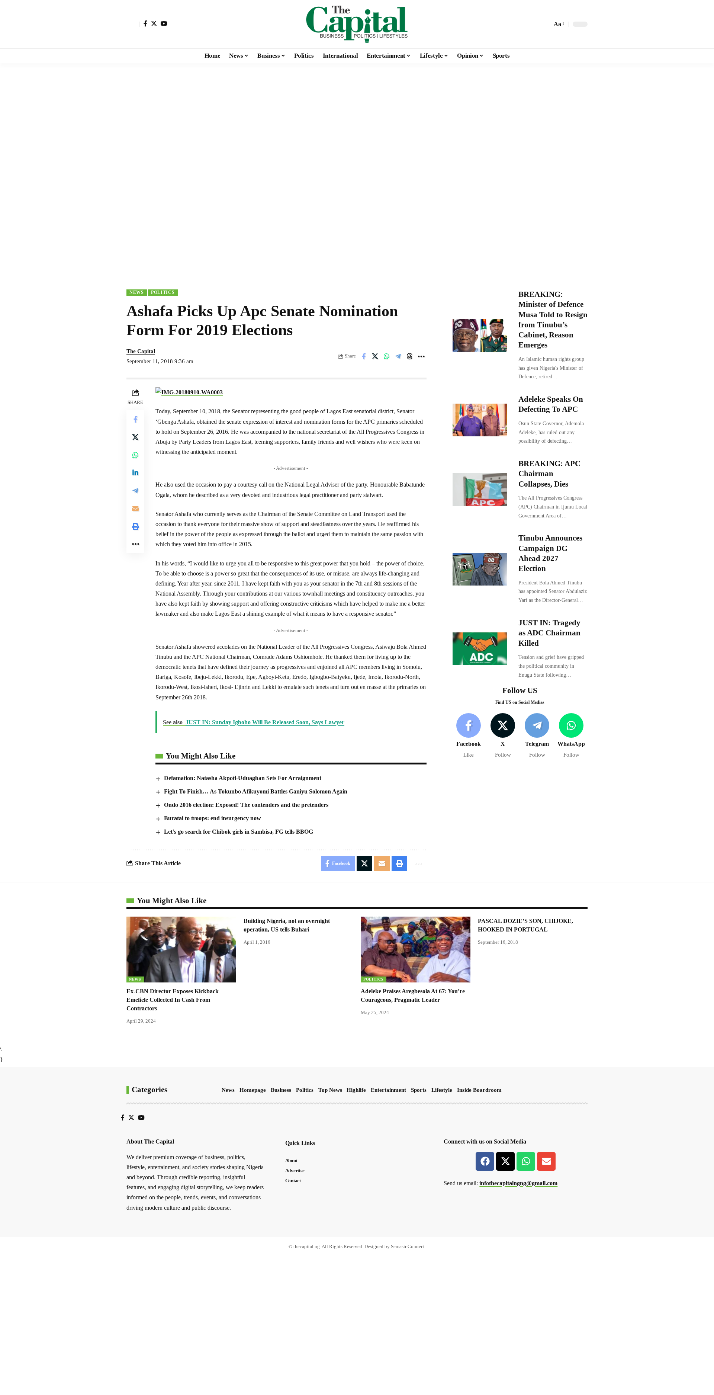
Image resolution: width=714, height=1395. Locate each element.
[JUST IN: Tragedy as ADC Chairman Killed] (480, 648)
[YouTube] (164, 23)
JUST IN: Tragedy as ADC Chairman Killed (549, 633)
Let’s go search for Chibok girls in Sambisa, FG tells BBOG (238, 831)
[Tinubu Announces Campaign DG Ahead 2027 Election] (480, 569)
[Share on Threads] (410, 356)
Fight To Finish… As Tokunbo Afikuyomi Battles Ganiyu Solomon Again (255, 791)
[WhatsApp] (571, 736)
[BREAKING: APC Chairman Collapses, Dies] (480, 489)
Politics (163, 292)
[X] (154, 23)
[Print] (135, 526)
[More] (421, 356)
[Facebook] (145, 23)
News (136, 292)
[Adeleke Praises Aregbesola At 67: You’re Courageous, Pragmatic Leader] (415, 949)
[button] (133, 24)
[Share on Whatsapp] (387, 356)
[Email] (135, 508)
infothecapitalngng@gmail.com (518, 1183)
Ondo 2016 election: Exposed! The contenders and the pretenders (246, 805)
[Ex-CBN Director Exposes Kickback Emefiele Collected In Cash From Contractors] (181, 949)
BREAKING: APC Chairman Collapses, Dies (549, 473)
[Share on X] (375, 356)
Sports (419, 1090)
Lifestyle (441, 1090)
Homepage (252, 1090)
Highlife (356, 1090)
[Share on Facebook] (363, 356)
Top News (330, 1090)
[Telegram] (537, 736)
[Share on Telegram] (398, 356)
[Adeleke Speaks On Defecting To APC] (480, 420)
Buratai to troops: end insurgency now (212, 818)
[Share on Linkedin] (135, 472)
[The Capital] (357, 24)
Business (281, 1090)
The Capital (140, 351)
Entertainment (388, 1090)
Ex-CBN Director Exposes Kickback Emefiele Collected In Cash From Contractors (172, 999)
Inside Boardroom (479, 1090)
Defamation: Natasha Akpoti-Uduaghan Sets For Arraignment (242, 778)
